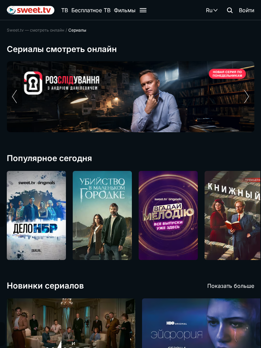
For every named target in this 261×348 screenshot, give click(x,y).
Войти (246, 10)
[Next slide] (246, 96)
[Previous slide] (14, 96)
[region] (130, 96)
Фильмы (125, 10)
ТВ (64, 10)
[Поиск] (230, 10)
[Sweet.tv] (30, 10)
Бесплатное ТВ (90, 10)
